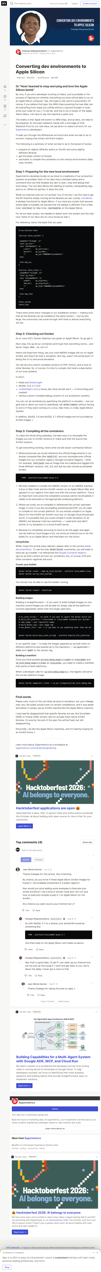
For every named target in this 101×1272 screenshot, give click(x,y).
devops (21, 77)
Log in (75, 3)
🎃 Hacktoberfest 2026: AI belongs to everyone (46, 1212)
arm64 (54, 77)
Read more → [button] (24, 1085)
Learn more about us (55, 1128)
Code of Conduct (47, 1001)
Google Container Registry (72, 552)
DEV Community (13, 1248)
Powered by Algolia (57, 4)
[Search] (11, 3)
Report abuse (63, 1001)
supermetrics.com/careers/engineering (36, 748)
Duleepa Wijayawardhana (34, 51)
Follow (55, 1109)
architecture (43, 77)
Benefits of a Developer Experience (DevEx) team (34, 1146)
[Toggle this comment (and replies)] (18, 874)
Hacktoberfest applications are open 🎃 (48, 808)
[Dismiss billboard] (97, 1252)
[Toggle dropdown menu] (92, 756)
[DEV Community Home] (4, 3)
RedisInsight (36, 382)
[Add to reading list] (5, 107)
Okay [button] (7, 1267)
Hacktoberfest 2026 (58, 1220)
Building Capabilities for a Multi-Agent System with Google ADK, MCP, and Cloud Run (53, 1059)
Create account (90, 3)
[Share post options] (4, 124)
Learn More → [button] (24, 826)
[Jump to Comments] (5, 98)
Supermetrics (57, 51)
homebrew (86, 198)
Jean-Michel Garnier (32, 869)
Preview (39, 859)
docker (31, 77)
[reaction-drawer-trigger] (5, 88)
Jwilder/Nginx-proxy (29, 389)
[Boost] (5, 115)
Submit (26, 859)
